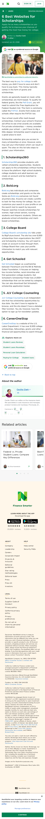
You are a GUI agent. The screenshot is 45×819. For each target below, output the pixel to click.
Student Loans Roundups (14, 347)
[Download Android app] (30, 521)
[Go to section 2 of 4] (20, 473)
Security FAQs (30, 549)
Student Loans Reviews (13, 342)
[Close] (41, 796)
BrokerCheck (9, 732)
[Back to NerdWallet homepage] (3, 11)
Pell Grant (27, 102)
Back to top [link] (10, 375)
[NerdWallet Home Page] (8, 4)
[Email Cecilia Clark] (18, 392)
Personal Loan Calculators (14, 352)
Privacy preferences (10, 618)
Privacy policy (11, 607)
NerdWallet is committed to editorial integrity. (21, 77)
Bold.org (6, 190)
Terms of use (10, 598)
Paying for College (11, 358)
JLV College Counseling (13, 298)
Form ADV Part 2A (30, 725)
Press (7, 580)
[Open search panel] (18, 3)
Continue (22, 815)
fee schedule (18, 730)
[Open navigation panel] (3, 4)
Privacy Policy (13, 726)
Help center (29, 546)
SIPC (12, 721)
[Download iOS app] (14, 521)
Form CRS (19, 725)
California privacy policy (12, 612)
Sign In (27, 3)
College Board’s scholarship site (16, 233)
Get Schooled (8, 264)
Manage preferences (22, 808)
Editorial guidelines (9, 566)
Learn (10, 11)
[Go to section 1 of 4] (16, 473)
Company (9, 546)
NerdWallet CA (24, 793)
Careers (8, 552)
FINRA (7, 721)
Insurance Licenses (21, 679)
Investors (9, 586)
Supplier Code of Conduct (12, 603)
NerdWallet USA (24, 788)
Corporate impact (12, 556)
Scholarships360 (9, 162)
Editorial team (11, 576)
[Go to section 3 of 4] (24, 473)
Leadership (9, 549)
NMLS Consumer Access (13, 660)
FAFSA (14, 111)
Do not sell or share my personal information (12, 624)
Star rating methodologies (11, 572)
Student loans (28, 358)
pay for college (24, 81)
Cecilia (23, 389)
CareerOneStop (9, 323)
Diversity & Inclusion (9, 560)
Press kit (8, 583)
